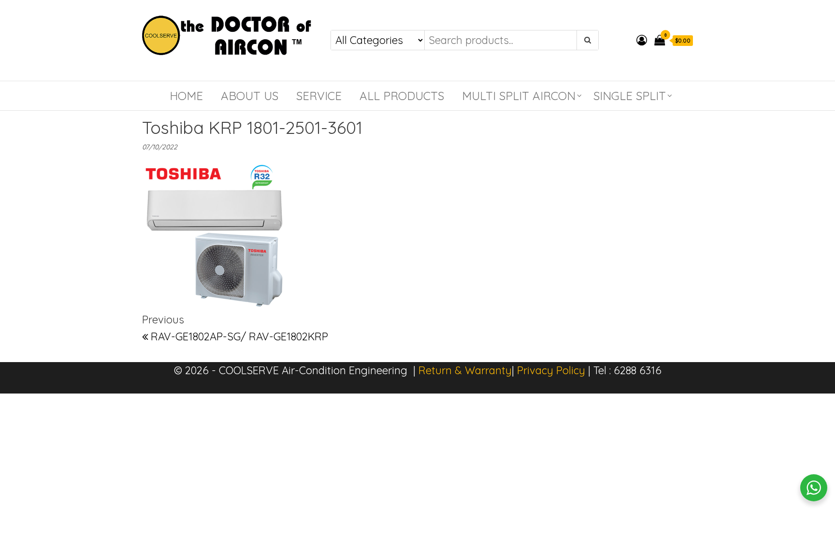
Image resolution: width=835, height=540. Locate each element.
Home (186, 95)
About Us (249, 95)
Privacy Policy (551, 370)
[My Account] (641, 40)
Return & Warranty (465, 370)
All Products (402, 95)
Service (319, 95)
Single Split (629, 95)
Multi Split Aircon (519, 95)
